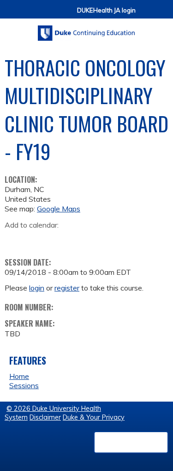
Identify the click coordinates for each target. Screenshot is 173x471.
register (66, 287)
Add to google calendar (14, 239)
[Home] (86, 30)
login (36, 287)
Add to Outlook (77, 239)
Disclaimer (45, 417)
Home (19, 376)
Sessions (24, 385)
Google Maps (58, 208)
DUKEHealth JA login (106, 10)
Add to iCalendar (55, 238)
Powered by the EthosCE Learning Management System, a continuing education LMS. (131, 442)
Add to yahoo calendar (34, 239)
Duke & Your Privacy (94, 417)
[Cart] (146, 15)
